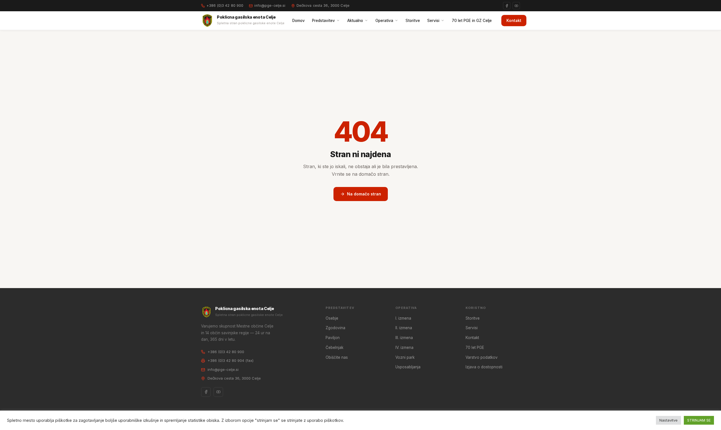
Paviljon (333, 337)
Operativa (384, 20)
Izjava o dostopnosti (484, 367)
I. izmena (403, 318)
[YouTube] (516, 5)
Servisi (433, 20)
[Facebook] (506, 5)
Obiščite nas (337, 357)
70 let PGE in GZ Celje (472, 20)
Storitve (413, 20)
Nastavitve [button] (668, 420)
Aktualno (355, 20)
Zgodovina (335, 328)
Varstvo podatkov (482, 357)
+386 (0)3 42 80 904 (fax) (230, 360)
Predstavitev (323, 20)
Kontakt (513, 20)
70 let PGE (475, 347)
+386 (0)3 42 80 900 (224, 5)
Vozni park (405, 357)
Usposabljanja (407, 367)
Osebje (332, 318)
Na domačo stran (364, 193)
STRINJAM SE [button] (699, 420)
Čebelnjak (334, 347)
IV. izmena (404, 347)
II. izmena (403, 328)
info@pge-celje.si (269, 5)
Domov (298, 20)
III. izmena (404, 337)
